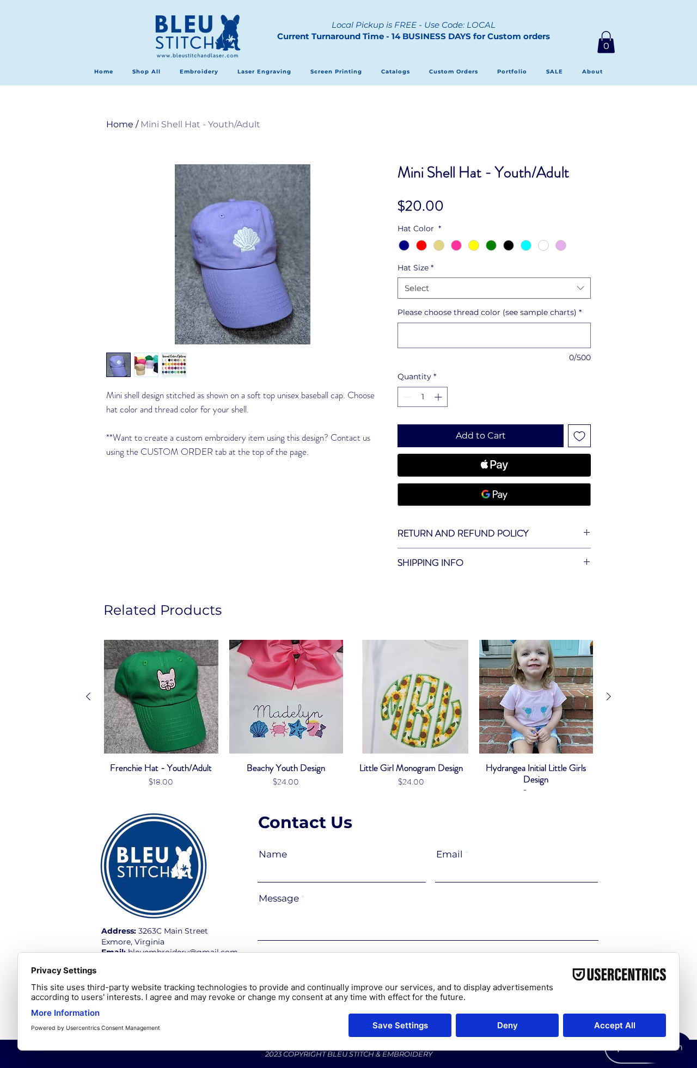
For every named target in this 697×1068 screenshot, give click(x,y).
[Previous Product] (88, 696)
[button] (606, 42)
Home (119, 124)
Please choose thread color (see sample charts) (490, 312)
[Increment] (439, 396)
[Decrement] (406, 396)
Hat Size (415, 268)
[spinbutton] (422, 396)
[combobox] (494, 288)
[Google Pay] (494, 494)
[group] (348, 725)
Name (273, 854)
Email (449, 854)
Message (279, 898)
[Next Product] (608, 696)
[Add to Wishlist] (579, 435)
